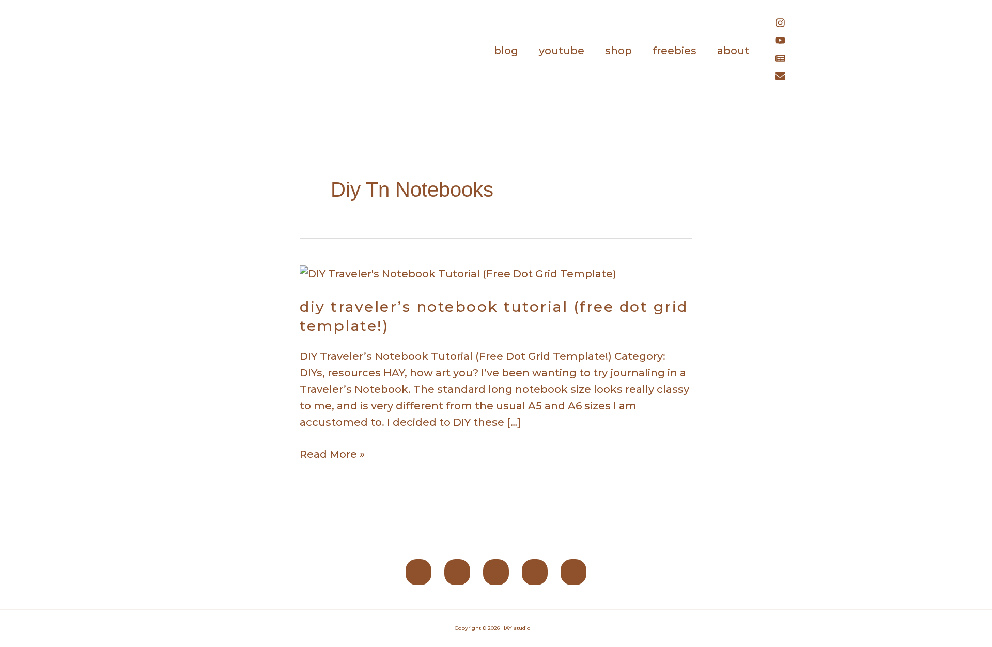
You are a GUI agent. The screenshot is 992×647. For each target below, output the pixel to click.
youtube (561, 50)
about (733, 50)
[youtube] (785, 42)
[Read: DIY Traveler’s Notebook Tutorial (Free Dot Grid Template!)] (458, 272)
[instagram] (785, 24)
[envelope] (783, 77)
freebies (674, 50)
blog (506, 50)
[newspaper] (785, 60)
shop (618, 50)
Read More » (332, 453)
